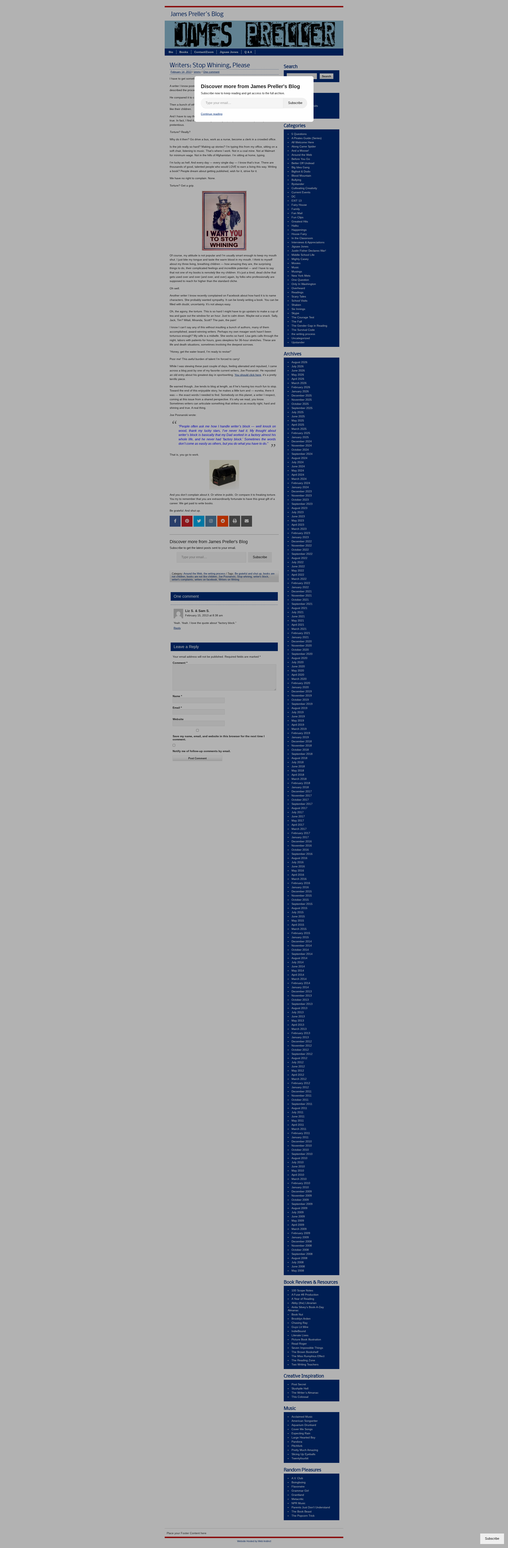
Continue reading (211, 113)
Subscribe (295, 103)
